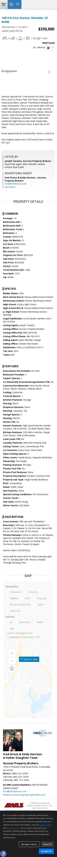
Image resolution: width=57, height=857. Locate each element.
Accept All (46, 851)
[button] (3, 853)
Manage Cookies (29, 844)
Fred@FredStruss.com (15, 183)
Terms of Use (13, 828)
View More (10, 186)
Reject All (47, 844)
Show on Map (30, 659)
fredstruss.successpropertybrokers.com (24, 794)
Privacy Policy (45, 824)
